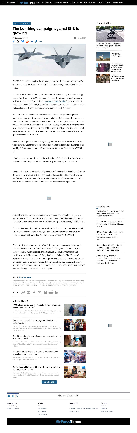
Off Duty (100, 2)
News (38, 2)
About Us (104, 409)
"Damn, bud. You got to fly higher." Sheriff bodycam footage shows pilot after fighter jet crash (117, 67)
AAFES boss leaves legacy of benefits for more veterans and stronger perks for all (37, 306)
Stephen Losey (21, 38)
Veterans (108, 2)
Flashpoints (58, 2)
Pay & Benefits (47, 2)
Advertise (73, 406)
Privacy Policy (12, 406)
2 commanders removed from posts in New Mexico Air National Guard (110, 224)
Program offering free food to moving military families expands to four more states (35, 353)
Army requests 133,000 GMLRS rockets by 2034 (116, 55)
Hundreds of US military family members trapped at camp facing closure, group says (109, 247)
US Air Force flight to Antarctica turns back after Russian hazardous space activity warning (109, 235)
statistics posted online (55, 101)
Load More (49, 382)
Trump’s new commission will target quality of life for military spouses (35, 321)
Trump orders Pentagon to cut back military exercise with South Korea (117, 77)
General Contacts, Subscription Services (84, 409)
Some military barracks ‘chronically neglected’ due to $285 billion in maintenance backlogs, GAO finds (108, 259)
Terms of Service (13, 409)
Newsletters (42, 409)
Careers (104, 406)
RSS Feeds (42, 411)
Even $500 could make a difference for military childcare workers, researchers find (36, 368)
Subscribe (41, 406)
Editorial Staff (74, 411)
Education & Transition (88, 2)
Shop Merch (42, 414)
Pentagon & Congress (71, 2)
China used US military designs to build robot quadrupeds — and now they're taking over (108, 46)
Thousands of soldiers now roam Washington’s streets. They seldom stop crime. (110, 213)
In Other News (20, 301)
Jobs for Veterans (107, 411)
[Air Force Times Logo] (27, 3)
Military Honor (118, 2)
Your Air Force (21, 24)
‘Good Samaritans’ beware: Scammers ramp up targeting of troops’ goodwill (37, 337)
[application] (110, 34)
